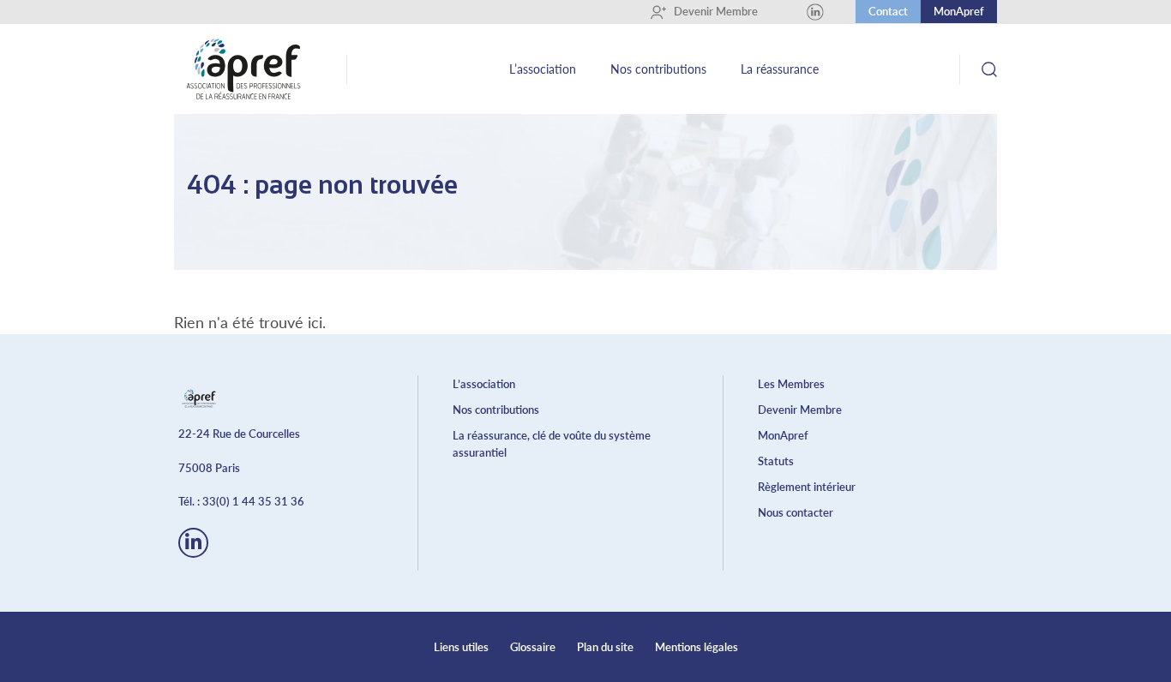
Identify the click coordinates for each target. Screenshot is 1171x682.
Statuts (776, 461)
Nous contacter (795, 512)
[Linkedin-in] (193, 543)
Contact (888, 11)
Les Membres (791, 384)
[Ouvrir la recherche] (989, 69)
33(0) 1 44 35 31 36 (253, 501)
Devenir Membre (710, 11)
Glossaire (532, 647)
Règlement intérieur (807, 487)
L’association (542, 69)
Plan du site (605, 647)
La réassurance (780, 69)
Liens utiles (461, 647)
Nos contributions (658, 69)
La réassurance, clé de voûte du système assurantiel (552, 443)
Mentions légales (696, 647)
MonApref (959, 11)
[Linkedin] (815, 12)
